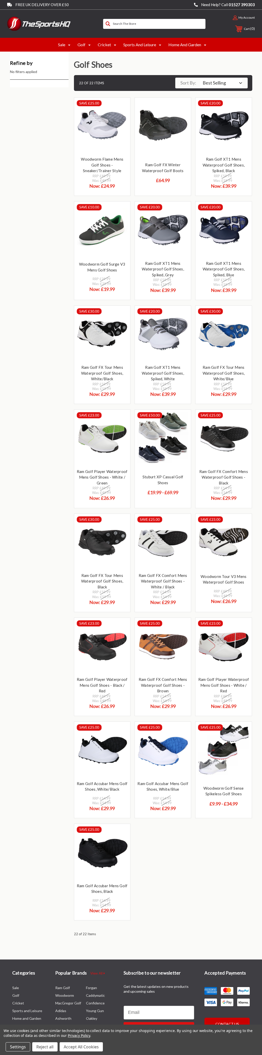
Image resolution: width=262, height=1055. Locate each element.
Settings (18, 1047)
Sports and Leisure (139, 44)
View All (97, 973)
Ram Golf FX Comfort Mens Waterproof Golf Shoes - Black (223, 477)
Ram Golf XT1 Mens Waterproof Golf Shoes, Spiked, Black (224, 165)
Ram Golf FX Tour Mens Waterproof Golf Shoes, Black (102, 581)
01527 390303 (242, 4)
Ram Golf (62, 988)
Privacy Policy (79, 1035)
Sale (61, 44)
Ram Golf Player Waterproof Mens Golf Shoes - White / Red (223, 685)
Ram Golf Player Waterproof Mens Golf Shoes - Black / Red (102, 685)
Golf (81, 44)
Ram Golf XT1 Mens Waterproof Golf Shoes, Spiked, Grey (163, 269)
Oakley (91, 1018)
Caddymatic (95, 995)
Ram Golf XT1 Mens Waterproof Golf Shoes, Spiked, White (163, 373)
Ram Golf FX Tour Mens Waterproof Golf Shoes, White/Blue (224, 373)
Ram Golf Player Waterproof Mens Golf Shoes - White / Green (102, 477)
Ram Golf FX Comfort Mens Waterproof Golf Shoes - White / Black (163, 581)
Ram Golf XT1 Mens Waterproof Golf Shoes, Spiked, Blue (224, 269)
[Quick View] (120, 107)
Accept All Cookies (81, 1047)
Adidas (60, 1011)
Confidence (95, 1003)
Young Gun (95, 1011)
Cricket (104, 44)
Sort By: (188, 83)
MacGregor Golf (68, 1003)
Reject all (44, 1047)
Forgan (91, 988)
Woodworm (64, 995)
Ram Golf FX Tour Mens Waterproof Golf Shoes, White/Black (102, 373)
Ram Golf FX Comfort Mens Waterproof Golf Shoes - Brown (163, 685)
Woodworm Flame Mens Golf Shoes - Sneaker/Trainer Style (102, 165)
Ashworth (63, 1018)
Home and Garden (184, 44)
